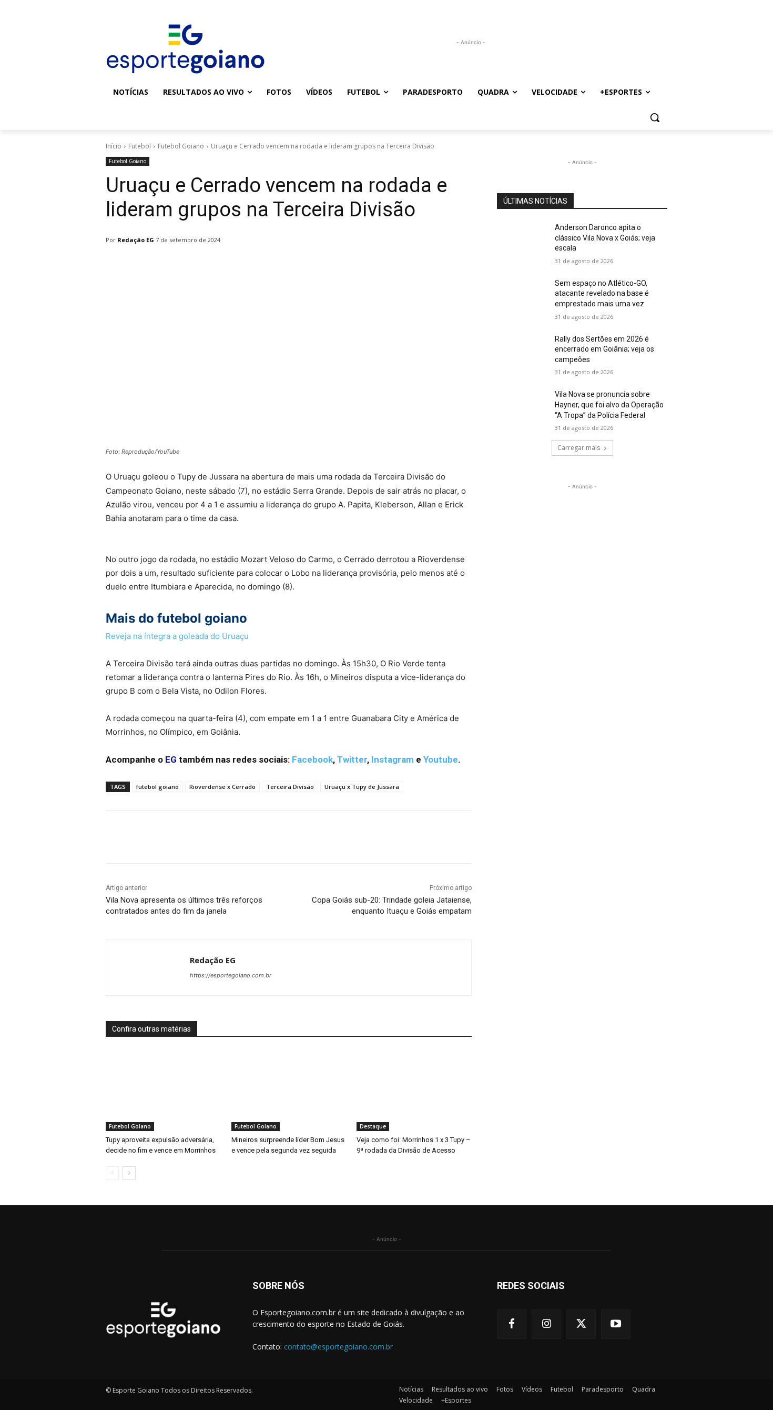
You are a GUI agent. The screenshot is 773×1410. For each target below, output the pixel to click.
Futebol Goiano (181, 146)
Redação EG (135, 240)
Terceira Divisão (290, 787)
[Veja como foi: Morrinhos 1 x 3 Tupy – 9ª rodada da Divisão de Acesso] (414, 1091)
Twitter (352, 759)
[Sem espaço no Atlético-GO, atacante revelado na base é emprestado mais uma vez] (522, 296)
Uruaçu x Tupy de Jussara (361, 787)
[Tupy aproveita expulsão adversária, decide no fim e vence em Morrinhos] (163, 1091)
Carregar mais (578, 447)
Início (113, 146)
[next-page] (129, 1173)
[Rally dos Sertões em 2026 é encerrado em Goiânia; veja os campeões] (522, 352)
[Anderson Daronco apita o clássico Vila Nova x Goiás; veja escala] (522, 240)
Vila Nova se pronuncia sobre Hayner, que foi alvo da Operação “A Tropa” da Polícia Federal (609, 404)
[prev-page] (112, 1173)
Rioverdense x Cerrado (222, 787)
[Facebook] (511, 1324)
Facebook (312, 759)
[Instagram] (546, 1324)
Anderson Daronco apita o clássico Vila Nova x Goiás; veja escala (605, 237)
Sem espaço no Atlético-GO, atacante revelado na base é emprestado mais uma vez (602, 293)
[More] (376, 266)
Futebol (139, 146)
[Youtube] (615, 1324)
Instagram (392, 759)
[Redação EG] (148, 967)
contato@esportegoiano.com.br (338, 1347)
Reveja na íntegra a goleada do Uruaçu (177, 636)
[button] (654, 117)
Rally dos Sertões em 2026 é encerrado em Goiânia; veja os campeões (604, 349)
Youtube (440, 759)
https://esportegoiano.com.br (230, 975)
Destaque (373, 1126)
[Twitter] (581, 1324)
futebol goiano (157, 787)
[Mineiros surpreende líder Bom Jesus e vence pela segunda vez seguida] (289, 1091)
